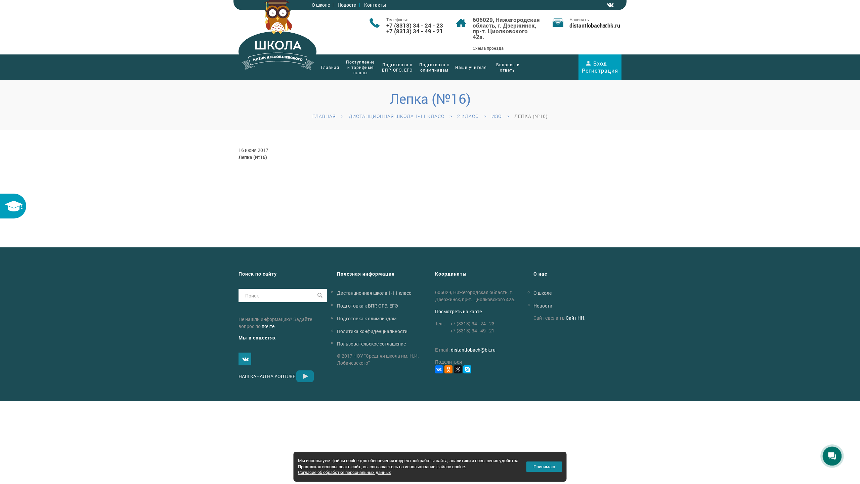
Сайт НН (575, 318)
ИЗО (496, 116)
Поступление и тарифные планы (360, 67)
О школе (321, 5)
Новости (347, 5)
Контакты (375, 5)
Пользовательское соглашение (371, 343)
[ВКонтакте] (439, 369)
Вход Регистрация (600, 67)
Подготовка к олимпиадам (434, 67)
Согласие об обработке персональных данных (344, 472)
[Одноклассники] (448, 369)
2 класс (468, 116)
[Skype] (467, 369)
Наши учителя (471, 67)
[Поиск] (320, 295)
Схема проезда (488, 48)
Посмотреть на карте (458, 311)
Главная (330, 67)
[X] (458, 369)
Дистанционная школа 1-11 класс (396, 116)
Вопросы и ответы (508, 67)
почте (268, 326)
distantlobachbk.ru (594, 25)
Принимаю (544, 466)
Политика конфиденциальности (372, 331)
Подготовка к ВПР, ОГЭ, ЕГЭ (397, 67)
